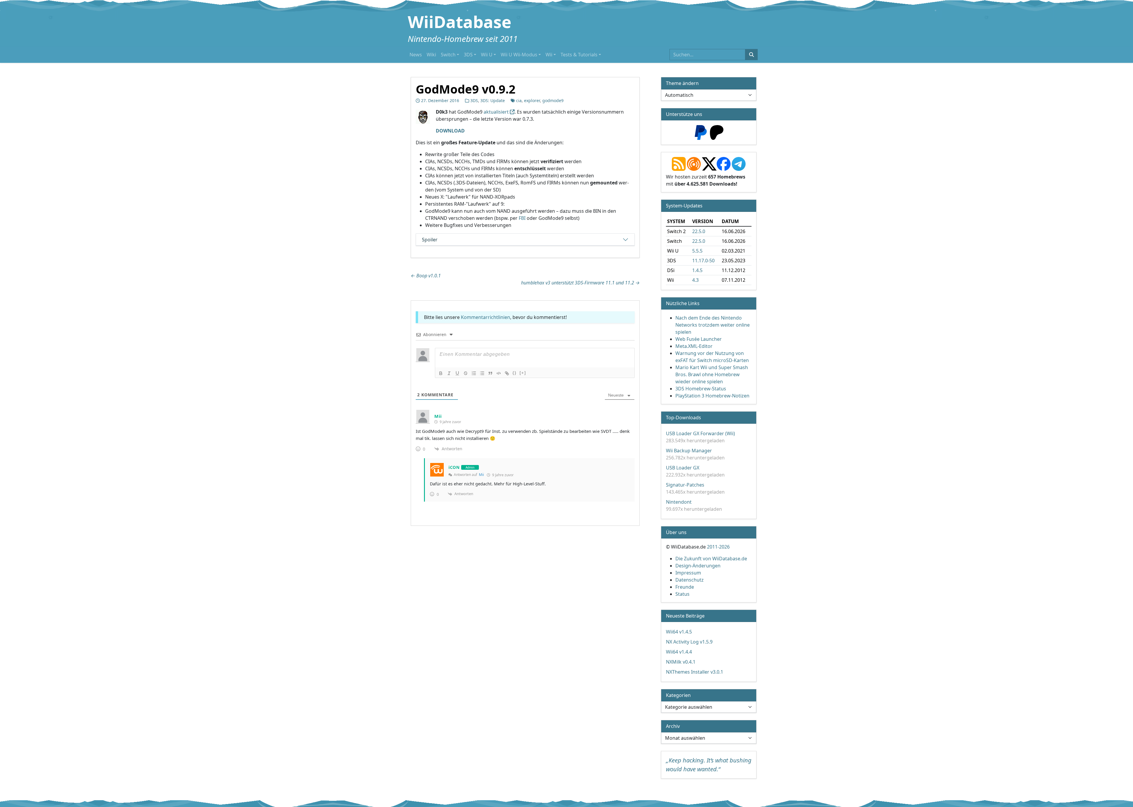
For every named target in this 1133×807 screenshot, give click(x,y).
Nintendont (679, 502)
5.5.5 (697, 251)
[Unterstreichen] (457, 373)
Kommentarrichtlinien (485, 317)
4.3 (695, 280)
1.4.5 (697, 270)
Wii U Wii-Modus (519, 54)
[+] (523, 373)
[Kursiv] (449, 373)
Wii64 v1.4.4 (679, 652)
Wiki (431, 54)
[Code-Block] (499, 373)
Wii (549, 54)
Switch (448, 54)
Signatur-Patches (685, 485)
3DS (468, 54)
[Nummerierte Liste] (474, 373)
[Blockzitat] (490, 373)
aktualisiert (496, 112)
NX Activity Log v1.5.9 (689, 642)
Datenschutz (689, 580)
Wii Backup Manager (689, 450)
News (416, 54)
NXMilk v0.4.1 (680, 662)
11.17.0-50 (703, 260)
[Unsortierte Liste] (482, 373)
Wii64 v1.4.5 (679, 631)
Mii (481, 474)
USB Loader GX (682, 467)
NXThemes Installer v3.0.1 (694, 672)
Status (682, 594)
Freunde (684, 587)
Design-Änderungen (698, 565)
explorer (532, 100)
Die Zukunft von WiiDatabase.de (711, 558)
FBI (522, 218)
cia (519, 100)
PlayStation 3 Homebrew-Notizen (712, 395)
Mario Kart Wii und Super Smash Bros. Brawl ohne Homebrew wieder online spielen (711, 374)
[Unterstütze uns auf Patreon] (716, 132)
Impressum (688, 572)
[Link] (507, 373)
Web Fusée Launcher (698, 339)
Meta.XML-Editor (694, 346)
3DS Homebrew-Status (700, 388)
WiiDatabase (459, 21)
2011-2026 (718, 547)
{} (515, 373)
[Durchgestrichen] (465, 373)
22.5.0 (698, 231)
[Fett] (441, 373)
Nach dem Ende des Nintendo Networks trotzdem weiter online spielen (712, 325)
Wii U (486, 54)
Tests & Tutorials (579, 54)
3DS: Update (492, 100)
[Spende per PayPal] (700, 132)
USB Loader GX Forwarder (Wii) (700, 433)
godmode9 (553, 100)
